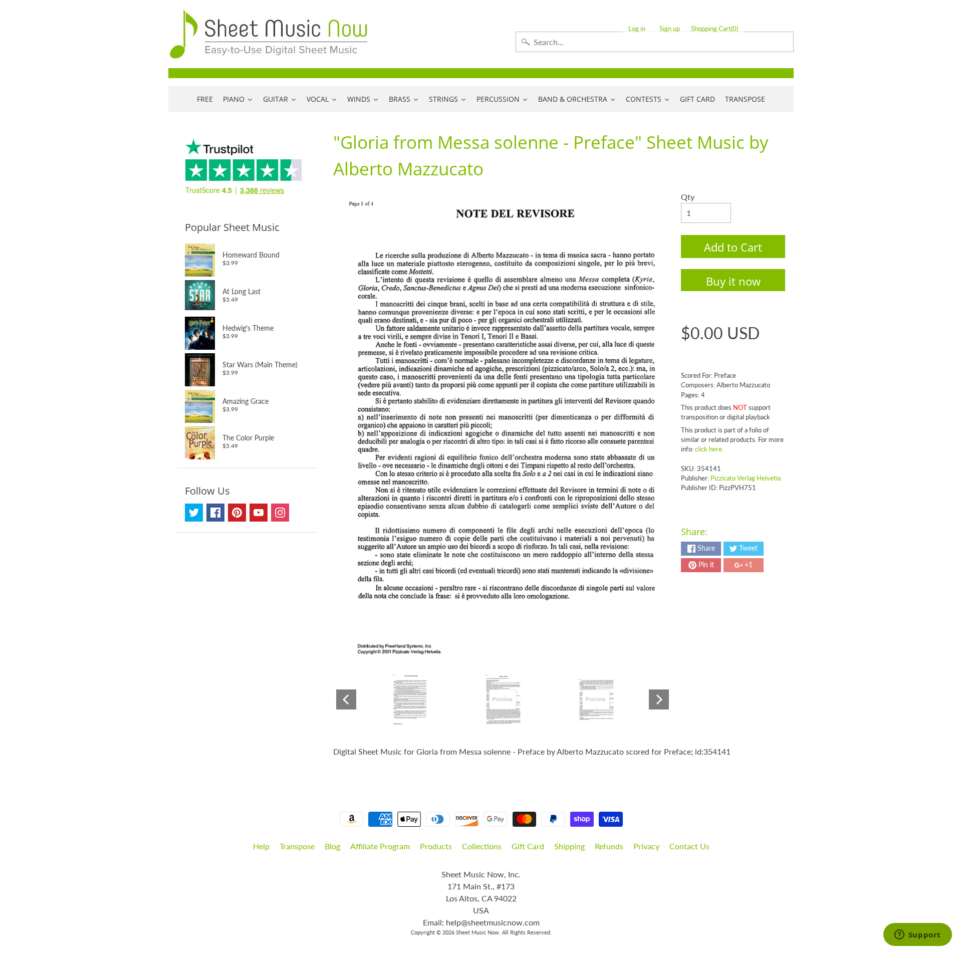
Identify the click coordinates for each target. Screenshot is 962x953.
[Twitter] (194, 513)
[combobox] (655, 42)
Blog (332, 846)
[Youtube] (259, 513)
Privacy (646, 846)
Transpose (297, 846)
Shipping (569, 846)
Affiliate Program (380, 846)
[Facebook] (215, 513)
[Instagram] (280, 513)
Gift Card (528, 846)
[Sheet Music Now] (268, 34)
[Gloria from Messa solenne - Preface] (409, 699)
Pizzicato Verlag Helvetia (745, 478)
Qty (687, 196)
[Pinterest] (237, 513)
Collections (482, 846)
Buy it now (733, 281)
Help (261, 846)
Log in (636, 29)
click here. (709, 449)
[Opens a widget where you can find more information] (917, 935)
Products (436, 846)
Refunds (609, 846)
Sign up (669, 29)
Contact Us (689, 846)
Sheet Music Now (477, 932)
